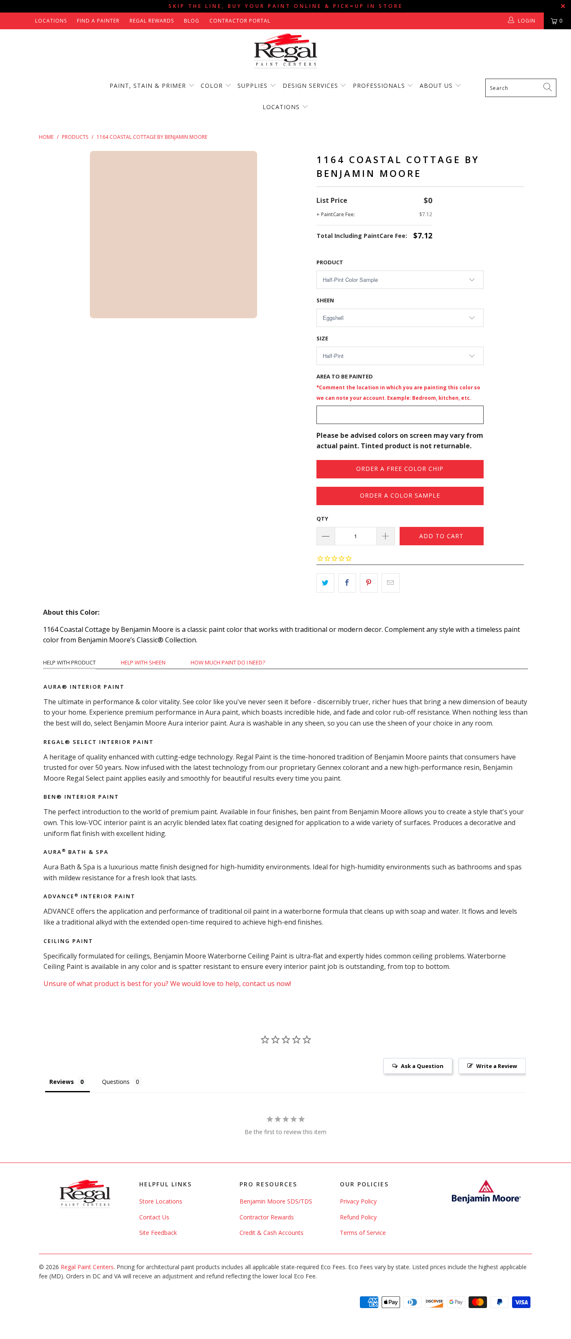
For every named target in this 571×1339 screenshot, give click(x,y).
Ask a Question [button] (422, 1066)
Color (212, 85)
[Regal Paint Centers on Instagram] (26, 21)
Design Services (310, 85)
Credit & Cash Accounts (271, 1233)
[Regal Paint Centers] (285, 51)
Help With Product (69, 662)
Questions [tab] (116, 1082)
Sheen (325, 300)
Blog (191, 20)
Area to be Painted (398, 387)
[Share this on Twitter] (325, 583)
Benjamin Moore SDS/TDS (276, 1201)
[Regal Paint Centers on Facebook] (13, 21)
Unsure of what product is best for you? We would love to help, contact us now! (167, 983)
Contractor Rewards (267, 1217)
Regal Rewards (152, 20)
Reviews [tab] (61, 1082)
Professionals (380, 85)
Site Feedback (158, 1233)
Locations (51, 20)
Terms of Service (363, 1233)
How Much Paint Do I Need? (228, 662)
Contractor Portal (239, 20)
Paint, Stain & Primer (148, 85)
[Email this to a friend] (391, 583)
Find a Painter (98, 20)
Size (322, 338)
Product (329, 262)
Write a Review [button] (496, 1066)
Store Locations (160, 1201)
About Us (437, 85)
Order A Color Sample (400, 495)
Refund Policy (358, 1217)
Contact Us (154, 1217)
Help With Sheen (143, 662)
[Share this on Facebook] (347, 583)
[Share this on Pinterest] (369, 583)
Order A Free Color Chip (400, 469)
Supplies (252, 85)
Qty (322, 518)
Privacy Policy (358, 1201)
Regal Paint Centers (87, 1267)
